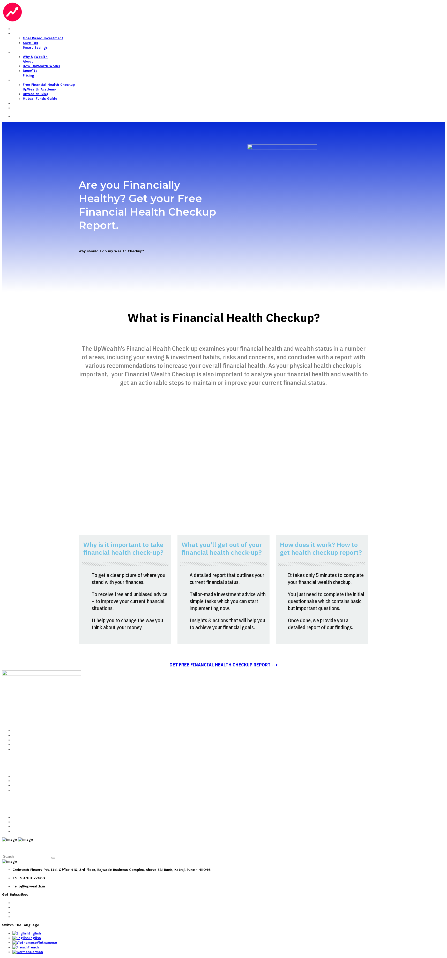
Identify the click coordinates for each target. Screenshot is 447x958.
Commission (22, 831)
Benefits (30, 71)
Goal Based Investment (43, 38)
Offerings (20, 33)
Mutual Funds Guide (40, 98)
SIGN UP (19, 108)
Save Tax (30, 43)
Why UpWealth (24, 52)
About (28, 61)
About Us (20, 730)
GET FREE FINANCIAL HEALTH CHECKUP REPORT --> (223, 665)
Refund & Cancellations (32, 826)
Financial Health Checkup (34, 776)
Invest (17, 29)
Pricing (28, 75)
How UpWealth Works (41, 66)
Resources (21, 80)
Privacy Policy (23, 822)
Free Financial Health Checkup (49, 84)
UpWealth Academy (39, 89)
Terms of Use (23, 817)
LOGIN (17, 103)
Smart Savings (35, 47)
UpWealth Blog (35, 94)
